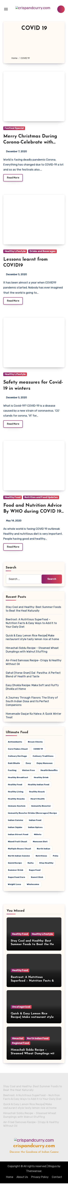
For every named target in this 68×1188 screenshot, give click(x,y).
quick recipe (15, 863)
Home (9, 1177)
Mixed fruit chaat (17, 841)
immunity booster (41, 806)
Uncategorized (21, 1006)
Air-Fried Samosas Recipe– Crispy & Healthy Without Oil (31, 1124)
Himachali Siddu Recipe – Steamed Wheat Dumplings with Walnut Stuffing (33, 1053)
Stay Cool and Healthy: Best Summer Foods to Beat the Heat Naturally (34, 944)
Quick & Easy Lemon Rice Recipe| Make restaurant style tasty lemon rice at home (32, 1017)
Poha (55, 856)
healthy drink (41, 777)
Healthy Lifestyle (15, 251)
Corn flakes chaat (18, 749)
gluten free (28, 770)
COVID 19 (38, 749)
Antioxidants (15, 742)
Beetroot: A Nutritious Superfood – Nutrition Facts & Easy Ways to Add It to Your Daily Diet (31, 623)
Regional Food (20, 1043)
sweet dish (37, 877)
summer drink (15, 870)
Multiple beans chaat (19, 849)
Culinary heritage (17, 756)
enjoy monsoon (44, 763)
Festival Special (14, 128)
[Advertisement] (34, 44)
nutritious (41, 856)
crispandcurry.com (34, 1146)
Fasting (12, 770)
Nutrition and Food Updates (41, 497)
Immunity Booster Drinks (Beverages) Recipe (32, 813)
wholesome (33, 884)
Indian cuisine (15, 820)
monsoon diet (40, 841)
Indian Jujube (15, 827)
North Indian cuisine (19, 856)
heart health (38, 799)
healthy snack (37, 792)
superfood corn (16, 877)
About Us (22, 1177)
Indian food (35, 820)
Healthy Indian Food (38, 784)
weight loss (14, 884)
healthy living (15, 792)
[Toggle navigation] (6, 9)
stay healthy (46, 863)
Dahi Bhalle (14, 763)
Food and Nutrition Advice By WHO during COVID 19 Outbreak (32, 511)
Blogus (52, 1166)
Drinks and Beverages (42, 251)
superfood (34, 870)
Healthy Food (12, 497)
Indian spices (35, 827)
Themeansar (33, 1171)
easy (28, 763)
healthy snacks (16, 799)
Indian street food (18, 834)
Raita (31, 863)
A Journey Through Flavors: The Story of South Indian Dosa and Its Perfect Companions (32, 701)
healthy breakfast (18, 777)
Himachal (17, 1038)
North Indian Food (37, 1038)
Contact (57, 1177)
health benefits (49, 770)
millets (37, 834)
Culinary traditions (43, 756)
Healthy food (15, 784)
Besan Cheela (35, 742)
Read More (13, 177)
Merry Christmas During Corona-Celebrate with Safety (30, 142)
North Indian (43, 849)
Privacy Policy (40, 1177)
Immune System (16, 806)
